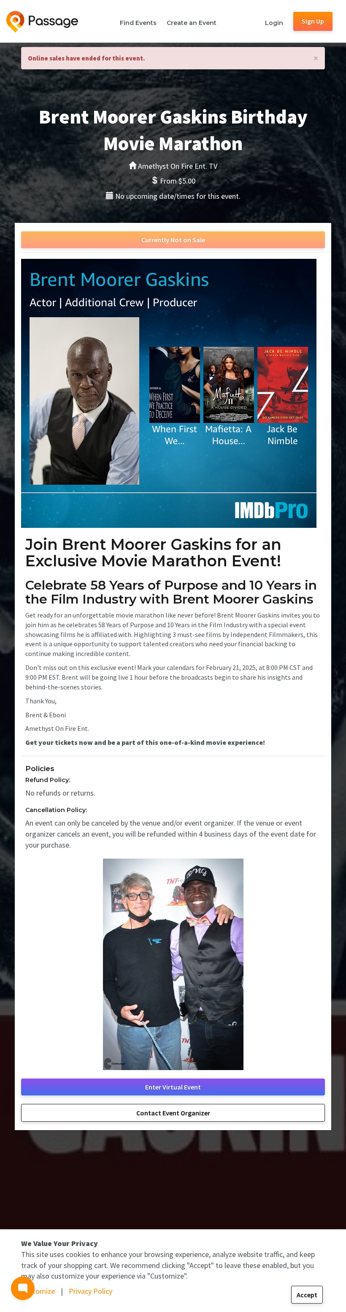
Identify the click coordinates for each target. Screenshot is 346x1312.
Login (274, 23)
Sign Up (313, 21)
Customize (38, 1291)
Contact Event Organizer (173, 1113)
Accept (307, 1294)
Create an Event (191, 23)
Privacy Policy (90, 1291)
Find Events (138, 23)
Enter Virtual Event (173, 1087)
